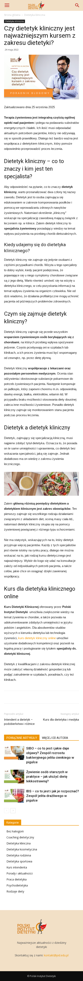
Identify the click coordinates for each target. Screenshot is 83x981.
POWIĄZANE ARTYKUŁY (21, 737)
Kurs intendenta (16, 867)
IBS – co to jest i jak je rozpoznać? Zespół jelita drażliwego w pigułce (52, 795)
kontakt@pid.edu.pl (56, 955)
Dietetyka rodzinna (18, 855)
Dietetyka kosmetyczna (21, 849)
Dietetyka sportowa (19, 861)
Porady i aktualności (19, 873)
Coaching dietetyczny (20, 837)
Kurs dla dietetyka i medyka (61, 719)
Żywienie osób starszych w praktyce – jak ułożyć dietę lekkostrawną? (47, 776)
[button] (77, 5)
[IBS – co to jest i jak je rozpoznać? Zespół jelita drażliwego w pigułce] (14, 796)
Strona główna (12, 15)
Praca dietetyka (16, 879)
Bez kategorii (15, 831)
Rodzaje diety (15, 891)
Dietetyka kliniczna (34, 15)
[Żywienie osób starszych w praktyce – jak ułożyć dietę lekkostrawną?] (14, 777)
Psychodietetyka (17, 885)
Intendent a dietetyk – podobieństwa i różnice (19, 722)
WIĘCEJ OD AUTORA (55, 737)
